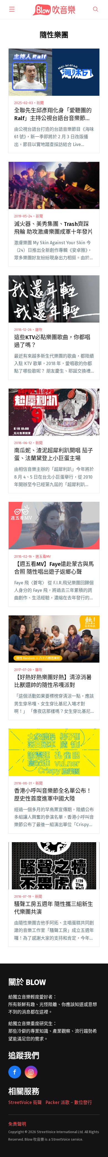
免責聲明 (17, 1124)
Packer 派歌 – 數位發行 (68, 1102)
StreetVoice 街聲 (25, 1102)
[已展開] (12, 9)
